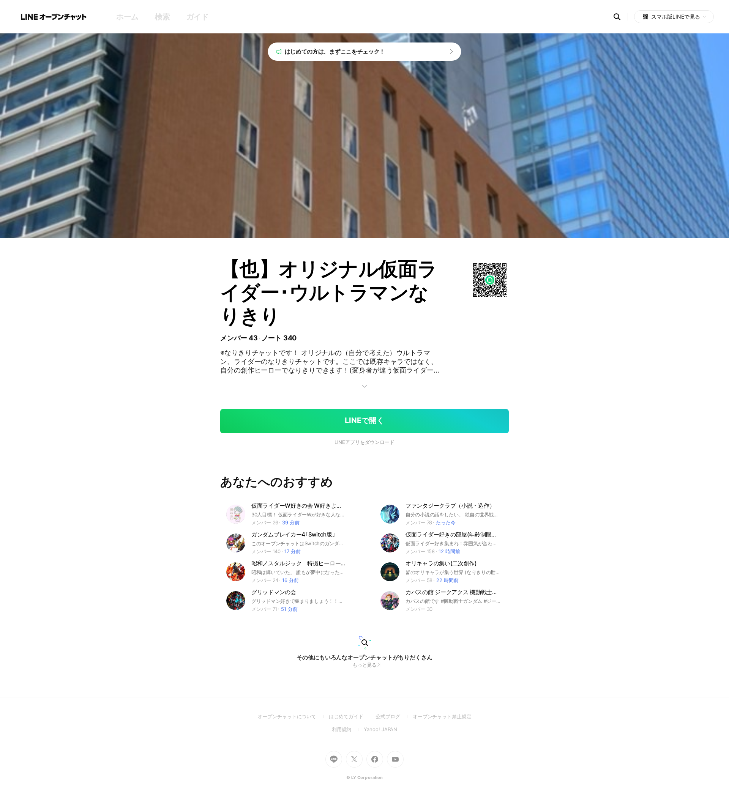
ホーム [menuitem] (127, 16)
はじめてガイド (352, 716)
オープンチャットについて (293, 716)
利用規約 (348, 729)
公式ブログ (394, 716)
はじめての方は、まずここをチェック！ (335, 51)
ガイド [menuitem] (197, 16)
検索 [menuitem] (162, 16)
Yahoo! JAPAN (380, 729)
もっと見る (364, 665)
